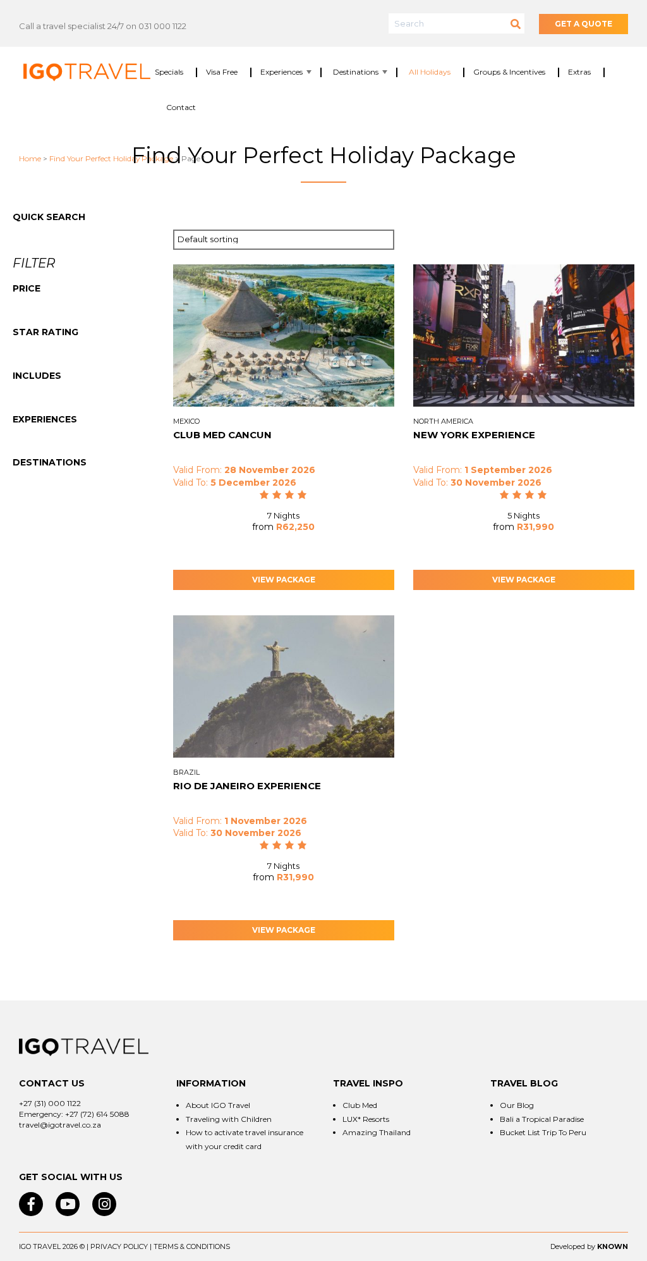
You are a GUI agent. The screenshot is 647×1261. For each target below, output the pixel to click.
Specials (169, 72)
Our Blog (517, 1105)
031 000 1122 (162, 26)
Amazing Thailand (376, 1132)
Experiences (281, 72)
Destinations (355, 72)
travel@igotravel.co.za (60, 1124)
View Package (283, 579)
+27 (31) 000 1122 (50, 1103)
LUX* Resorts (365, 1119)
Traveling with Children (229, 1119)
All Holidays (429, 72)
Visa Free (222, 72)
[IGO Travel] (83, 1047)
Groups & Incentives (509, 72)
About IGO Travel (218, 1105)
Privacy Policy (119, 1246)
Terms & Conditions (192, 1246)
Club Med (359, 1105)
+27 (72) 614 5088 (97, 1114)
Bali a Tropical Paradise (542, 1119)
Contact (181, 107)
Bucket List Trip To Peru (543, 1132)
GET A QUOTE (583, 23)
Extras (579, 72)
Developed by (572, 1246)
